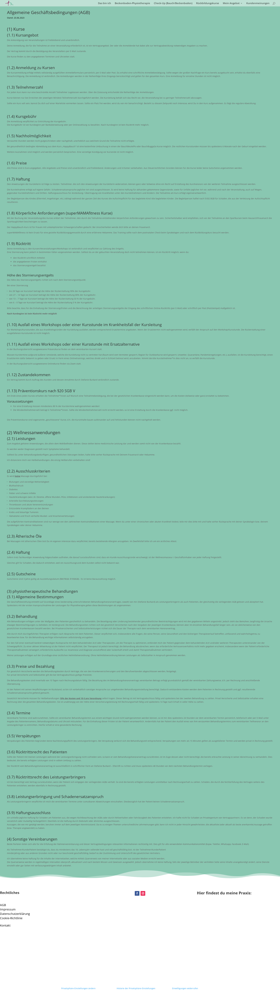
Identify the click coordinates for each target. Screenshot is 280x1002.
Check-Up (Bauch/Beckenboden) (173, 3)
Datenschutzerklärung (15, 914)
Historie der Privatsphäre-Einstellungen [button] (136, 988)
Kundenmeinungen (258, 3)
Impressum (8, 909)
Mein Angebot (231, 3)
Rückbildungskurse (207, 3)
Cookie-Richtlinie (11, 918)
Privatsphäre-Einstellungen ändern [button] (78, 988)
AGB (3, 905)
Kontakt (5, 925)
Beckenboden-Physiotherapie (132, 3)
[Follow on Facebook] (137, 893)
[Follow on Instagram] (143, 893)
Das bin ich (104, 3)
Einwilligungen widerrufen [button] (185, 988)
